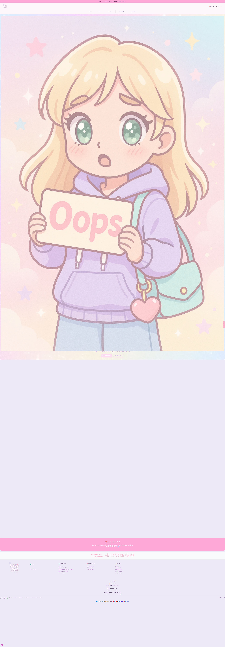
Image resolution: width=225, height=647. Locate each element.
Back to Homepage (106, 355)
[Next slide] (223, 1)
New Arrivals (33, 569)
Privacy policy (21, 597)
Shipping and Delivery (63, 567)
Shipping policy (32, 597)
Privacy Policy (90, 567)
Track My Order (61, 573)
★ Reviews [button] (223, 324)
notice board (118, 567)
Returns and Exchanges (63, 571)
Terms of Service (90, 569)
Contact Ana (61, 566)
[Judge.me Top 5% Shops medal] (127, 555)
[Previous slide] (1, 1)
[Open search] (216, 6)
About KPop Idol (90, 566)
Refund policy (16, 597)
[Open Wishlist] (2, 645)
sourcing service (118, 569)
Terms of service (26, 597)
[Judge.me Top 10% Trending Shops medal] (132, 555)
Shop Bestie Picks (119, 355)
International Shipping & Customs (65, 569)
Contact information (38, 597)
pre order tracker (119, 566)
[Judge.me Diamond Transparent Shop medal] (107, 555)
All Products (32, 567)
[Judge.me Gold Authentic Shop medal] (117, 555)
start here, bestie (119, 571)
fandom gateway (118, 573)
